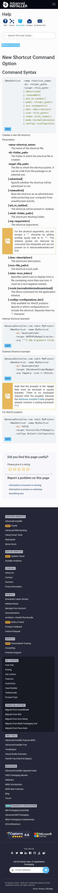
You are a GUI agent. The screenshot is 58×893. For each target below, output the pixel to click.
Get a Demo (10, 674)
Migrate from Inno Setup (16, 719)
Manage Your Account (15, 608)
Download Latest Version (16, 599)
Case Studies (11, 688)
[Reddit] (43, 853)
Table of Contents (11, 45)
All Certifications (12, 824)
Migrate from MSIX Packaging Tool (21, 723)
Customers (10, 683)
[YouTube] (21, 853)
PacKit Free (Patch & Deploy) (18, 758)
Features (9, 679)
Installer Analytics (13, 561)
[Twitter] (17, 853)
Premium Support (13, 652)
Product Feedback (13, 627)
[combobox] (29, 35)
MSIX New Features (14, 789)
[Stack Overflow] (39, 853)
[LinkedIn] (26, 853)
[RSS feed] (12, 853)
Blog (7, 793)
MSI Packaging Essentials (17, 810)
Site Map (49, 889)
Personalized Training (21, 643)
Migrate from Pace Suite (16, 728)
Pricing (8, 669)
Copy (8, 129)
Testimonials (11, 692)
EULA (35, 889)
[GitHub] (34, 853)
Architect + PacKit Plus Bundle (19, 617)
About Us (9, 573)
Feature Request (12, 631)
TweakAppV (10, 749)
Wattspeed (10, 539)
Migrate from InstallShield (17, 710)
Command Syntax (19, 72)
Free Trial (9, 665)
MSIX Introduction (13, 784)
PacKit (14, 526)
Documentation (12, 613)
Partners (9, 582)
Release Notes (11, 604)
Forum (8, 798)
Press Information (13, 586)
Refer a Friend (17, 622)
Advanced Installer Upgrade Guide (20, 770)
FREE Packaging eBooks (16, 775)
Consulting (10, 648)
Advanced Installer (13, 521)
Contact (9, 577)
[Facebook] (30, 853)
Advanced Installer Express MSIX (20, 740)
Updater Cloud (17, 556)
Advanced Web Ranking (16, 530)
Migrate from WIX (13, 714)
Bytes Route (10, 544)
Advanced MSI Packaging (17, 815)
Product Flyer (11, 697)
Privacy (42, 889)
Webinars (9, 780)
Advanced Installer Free (16, 745)
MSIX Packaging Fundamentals (19, 819)
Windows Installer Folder (32, 399)
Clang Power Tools (13, 535)
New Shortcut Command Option (28, 60)
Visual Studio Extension (16, 754)
